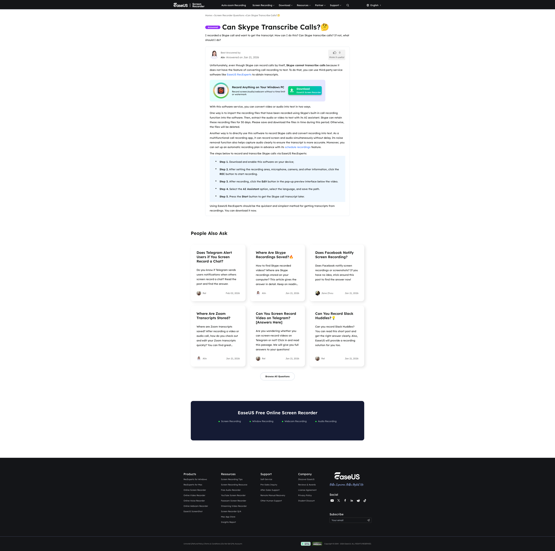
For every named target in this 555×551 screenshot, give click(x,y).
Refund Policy (197, 544)
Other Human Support (271, 500)
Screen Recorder (198, 5)
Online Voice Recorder (194, 500)
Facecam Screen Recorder (233, 500)
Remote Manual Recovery (272, 495)
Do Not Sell (226, 544)
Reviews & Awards (307, 484)
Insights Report (228, 522)
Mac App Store (228, 516)
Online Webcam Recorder (196, 506)
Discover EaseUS (306, 479)
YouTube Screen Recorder (233, 495)
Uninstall (187, 544)
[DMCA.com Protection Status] (318, 543)
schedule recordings (298, 147)
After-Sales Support (270, 490)
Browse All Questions (277, 376)
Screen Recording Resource (234, 484)
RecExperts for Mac (193, 484)
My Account (237, 544)
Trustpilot (335, 510)
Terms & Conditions (212, 544)
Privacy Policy (305, 495)
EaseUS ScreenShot (193, 511)
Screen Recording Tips (232, 479)
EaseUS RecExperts (239, 74)
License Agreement (307, 490)
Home (208, 15)
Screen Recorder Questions (229, 15)
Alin (223, 57)
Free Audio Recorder (231, 490)
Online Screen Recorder (195, 490)
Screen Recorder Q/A (231, 511)
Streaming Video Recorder (234, 506)
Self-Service (266, 479)
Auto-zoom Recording (233, 5)
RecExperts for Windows (195, 479)
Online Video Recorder (194, 495)
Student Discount (306, 500)
